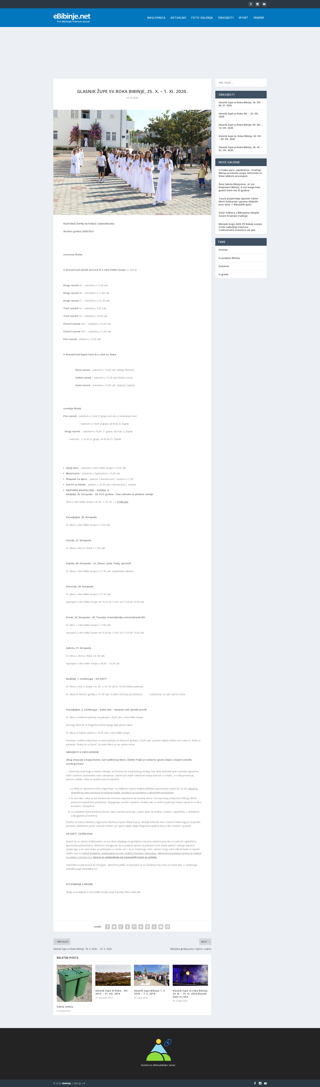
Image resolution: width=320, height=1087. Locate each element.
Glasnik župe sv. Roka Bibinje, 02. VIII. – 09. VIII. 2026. (240, 137)
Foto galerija (202, 17)
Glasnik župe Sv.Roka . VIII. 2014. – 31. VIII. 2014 (111, 992)
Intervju (223, 249)
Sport (243, 17)
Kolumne (224, 266)
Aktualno (178, 17)
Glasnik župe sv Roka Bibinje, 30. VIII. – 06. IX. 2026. (241, 104)
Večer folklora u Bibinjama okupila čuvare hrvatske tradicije (239, 214)
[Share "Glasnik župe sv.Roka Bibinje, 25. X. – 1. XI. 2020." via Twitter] (114, 926)
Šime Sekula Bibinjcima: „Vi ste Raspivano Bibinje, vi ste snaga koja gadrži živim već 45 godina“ (239, 187)
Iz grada (223, 274)
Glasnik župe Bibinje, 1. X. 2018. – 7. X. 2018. (150, 992)
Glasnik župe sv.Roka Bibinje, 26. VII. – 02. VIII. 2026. (240, 149)
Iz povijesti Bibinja (229, 258)
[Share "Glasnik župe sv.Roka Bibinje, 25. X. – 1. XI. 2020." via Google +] (121, 926)
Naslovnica (156, 17)
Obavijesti (226, 17)
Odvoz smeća (65, 1006)
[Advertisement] (160, 47)
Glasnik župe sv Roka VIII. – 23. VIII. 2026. (238, 115)
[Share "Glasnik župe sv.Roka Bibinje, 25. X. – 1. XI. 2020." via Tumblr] (127, 926)
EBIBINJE (66, 1083)
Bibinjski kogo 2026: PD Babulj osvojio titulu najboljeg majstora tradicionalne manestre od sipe (240, 227)
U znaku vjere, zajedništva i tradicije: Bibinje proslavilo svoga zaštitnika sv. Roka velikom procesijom (240, 173)
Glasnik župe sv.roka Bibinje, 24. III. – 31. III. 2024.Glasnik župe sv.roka (190, 993)
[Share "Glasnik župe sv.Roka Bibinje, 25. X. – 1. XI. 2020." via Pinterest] (134, 926)
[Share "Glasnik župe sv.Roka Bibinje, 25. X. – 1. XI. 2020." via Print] (167, 926)
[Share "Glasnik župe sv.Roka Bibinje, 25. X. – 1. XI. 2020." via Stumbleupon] (154, 926)
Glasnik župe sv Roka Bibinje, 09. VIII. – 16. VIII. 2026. (241, 126)
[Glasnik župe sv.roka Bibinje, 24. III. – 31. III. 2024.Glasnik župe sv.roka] (190, 975)
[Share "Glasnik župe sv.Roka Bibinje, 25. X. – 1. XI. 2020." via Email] (161, 926)
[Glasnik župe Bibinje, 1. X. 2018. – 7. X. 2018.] (151, 975)
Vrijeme (258, 17)
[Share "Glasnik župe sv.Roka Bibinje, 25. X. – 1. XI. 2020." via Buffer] (147, 926)
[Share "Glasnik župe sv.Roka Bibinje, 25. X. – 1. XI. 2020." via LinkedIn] (141, 926)
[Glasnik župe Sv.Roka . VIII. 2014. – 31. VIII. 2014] (113, 975)
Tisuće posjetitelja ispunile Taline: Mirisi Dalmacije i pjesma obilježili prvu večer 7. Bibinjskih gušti (238, 201)
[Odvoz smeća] (74, 983)
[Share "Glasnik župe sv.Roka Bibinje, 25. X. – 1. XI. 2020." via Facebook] (107, 926)
